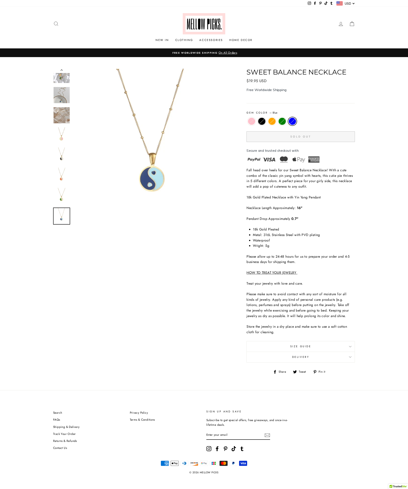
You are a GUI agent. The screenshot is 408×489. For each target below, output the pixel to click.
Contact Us (60, 448)
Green (282, 121)
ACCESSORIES (211, 40)
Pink (251, 121)
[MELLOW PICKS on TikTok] (233, 448)
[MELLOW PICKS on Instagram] (208, 448)
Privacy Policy (139, 412)
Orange (272, 121)
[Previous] (61, 71)
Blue (292, 121)
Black (262, 121)
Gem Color (261, 113)
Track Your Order (64, 434)
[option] (204, 53)
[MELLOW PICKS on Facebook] (217, 448)
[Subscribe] (267, 435)
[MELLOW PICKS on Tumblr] (242, 448)
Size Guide (300, 346)
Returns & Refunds (65, 441)
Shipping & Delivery (66, 427)
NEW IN (162, 40)
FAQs (56, 419)
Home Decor (240, 40)
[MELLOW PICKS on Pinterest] (225, 448)
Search (57, 412)
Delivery (300, 357)
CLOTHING (184, 40)
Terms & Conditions (142, 419)
